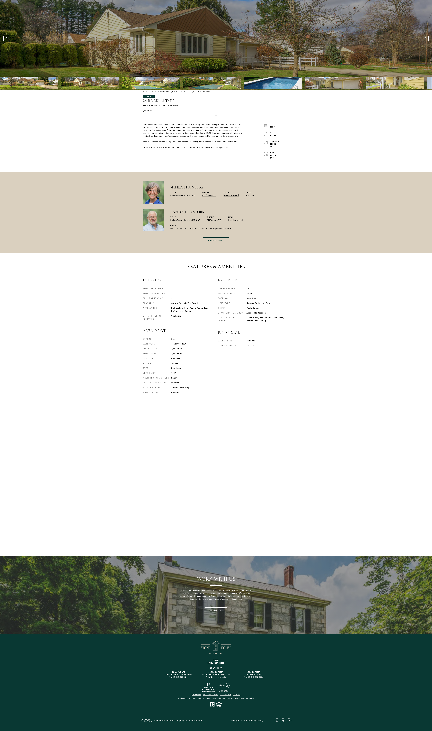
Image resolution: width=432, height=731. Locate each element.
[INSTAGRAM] (277, 720)
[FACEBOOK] (289, 720)
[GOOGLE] (283, 720)
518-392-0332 (257, 677)
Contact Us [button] (216, 611)
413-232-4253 (220, 677)
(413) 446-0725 (214, 220)
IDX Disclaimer (225, 695)
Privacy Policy (256, 720)
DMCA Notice (196, 695)
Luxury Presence (193, 720)
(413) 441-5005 (209, 195)
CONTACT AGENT (216, 241)
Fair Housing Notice (210, 695)
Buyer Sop (236, 695)
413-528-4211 (182, 677)
